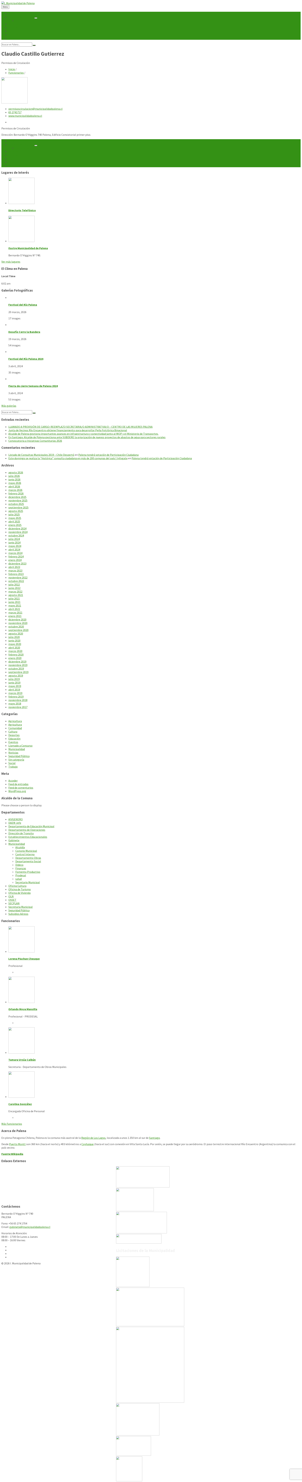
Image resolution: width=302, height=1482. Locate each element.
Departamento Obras (28, 858)
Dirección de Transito (21, 833)
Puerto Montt (17, 1144)
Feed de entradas (18, 784)
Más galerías (8, 405)
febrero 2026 (16, 493)
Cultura (12, 731)
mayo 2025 (14, 518)
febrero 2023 (16, 574)
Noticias (13, 752)
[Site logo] (18, 3)
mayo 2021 (14, 605)
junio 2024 (14, 542)
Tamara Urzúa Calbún (22, 1059)
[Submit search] (34, 45)
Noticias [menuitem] (13, 24)
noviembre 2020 (17, 623)
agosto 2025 (15, 511)
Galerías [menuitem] (13, 34)
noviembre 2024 (17, 532)
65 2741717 (14, 112)
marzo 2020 (15, 651)
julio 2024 (14, 539)
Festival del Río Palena (22, 304)
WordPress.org (17, 791)
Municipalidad (16, 749)
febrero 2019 (16, 696)
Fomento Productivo (27, 872)
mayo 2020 (14, 644)
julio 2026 (14, 476)
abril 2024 (14, 549)
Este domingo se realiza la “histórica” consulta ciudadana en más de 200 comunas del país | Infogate (68, 458)
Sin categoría (16, 759)
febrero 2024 (16, 556)
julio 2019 (14, 679)
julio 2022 (14, 584)
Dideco (19, 865)
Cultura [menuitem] (12, 31)
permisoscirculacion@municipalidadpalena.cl (35, 108)
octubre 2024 (16, 535)
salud (18, 879)
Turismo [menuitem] (13, 27)
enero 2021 (14, 616)
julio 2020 (14, 637)
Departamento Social (28, 861)
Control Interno (25, 854)
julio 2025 (14, 514)
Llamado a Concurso (20, 745)
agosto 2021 (15, 595)
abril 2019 (14, 689)
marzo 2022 (15, 591)
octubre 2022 (16, 581)
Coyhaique (87, 1144)
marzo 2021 (15, 612)
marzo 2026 (15, 490)
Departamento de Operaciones (26, 830)
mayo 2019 (14, 686)
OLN (11, 896)
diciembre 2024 (17, 528)
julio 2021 (14, 598)
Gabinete (13, 840)
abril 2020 (14, 647)
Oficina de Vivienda (19, 893)
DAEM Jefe (14, 823)
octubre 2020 (16, 626)
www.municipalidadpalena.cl (25, 115)
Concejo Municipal (26, 851)
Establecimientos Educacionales (27, 837)
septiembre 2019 (18, 672)
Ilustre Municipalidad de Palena (28, 248)
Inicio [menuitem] (11, 13)
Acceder (13, 780)
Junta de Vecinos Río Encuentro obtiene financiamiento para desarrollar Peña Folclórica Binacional (67, 430)
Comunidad (15, 728)
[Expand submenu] (35, 18)
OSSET (12, 900)
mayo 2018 (14, 703)
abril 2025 (14, 521)
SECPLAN (14, 903)
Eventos (13, 742)
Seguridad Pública (19, 756)
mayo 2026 (14, 483)
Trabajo (13, 766)
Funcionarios (16, 72)
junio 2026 (14, 479)
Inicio (11, 69)
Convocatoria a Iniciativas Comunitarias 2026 (35, 440)
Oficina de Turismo (19, 889)
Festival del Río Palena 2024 (25, 359)
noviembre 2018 (17, 700)
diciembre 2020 (17, 619)
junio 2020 (14, 640)
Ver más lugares (10, 261)
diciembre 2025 (17, 497)
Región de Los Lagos (93, 1138)
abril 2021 (14, 609)
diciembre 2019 (17, 661)
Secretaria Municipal (20, 907)
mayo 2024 (14, 546)
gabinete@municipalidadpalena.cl (29, 1227)
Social (12, 763)
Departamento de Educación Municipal (31, 826)
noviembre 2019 (17, 665)
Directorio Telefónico (22, 210)
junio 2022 (14, 588)
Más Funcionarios (11, 1124)
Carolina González (20, 1104)
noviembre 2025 (17, 500)
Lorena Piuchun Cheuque (24, 958)
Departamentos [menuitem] (25, 20)
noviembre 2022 (17, 577)
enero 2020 (14, 658)
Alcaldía (20, 847)
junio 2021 (14, 602)
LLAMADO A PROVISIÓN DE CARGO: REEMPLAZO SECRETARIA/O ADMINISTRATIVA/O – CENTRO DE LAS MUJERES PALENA (80, 426)
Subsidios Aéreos (18, 914)
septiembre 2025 (18, 507)
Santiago (154, 1138)
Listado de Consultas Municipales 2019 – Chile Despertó (41, 454)
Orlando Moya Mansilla (22, 1009)
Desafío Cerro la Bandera (24, 332)
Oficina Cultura (17, 886)
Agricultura (15, 721)
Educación (14, 738)
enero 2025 (14, 525)
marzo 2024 (15, 553)
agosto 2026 (15, 472)
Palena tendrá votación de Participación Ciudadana (108, 454)
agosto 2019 (15, 675)
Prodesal (20, 875)
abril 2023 (14, 567)
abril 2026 (14, 486)
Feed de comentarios (20, 787)
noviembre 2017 (17, 707)
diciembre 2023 (17, 563)
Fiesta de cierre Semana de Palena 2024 (33, 386)
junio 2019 (14, 682)
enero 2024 (14, 560)
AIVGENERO (15, 819)
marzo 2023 (15, 570)
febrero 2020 (16, 654)
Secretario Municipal (27, 882)
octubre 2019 (16, 668)
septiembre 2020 (18, 630)
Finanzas (20, 868)
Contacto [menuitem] (14, 38)
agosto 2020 (15, 633)
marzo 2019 (15, 693)
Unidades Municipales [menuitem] (21, 17)
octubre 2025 (16, 504)
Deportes (14, 735)
